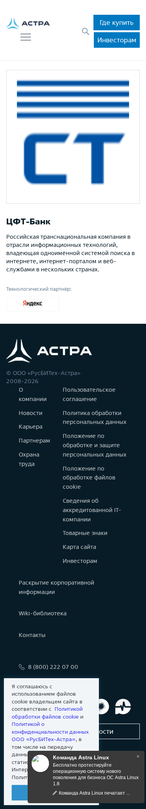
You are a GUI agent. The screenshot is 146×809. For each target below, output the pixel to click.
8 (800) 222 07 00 (53, 666)
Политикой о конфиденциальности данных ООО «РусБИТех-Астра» (50, 731)
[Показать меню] (25, 37)
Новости (30, 413)
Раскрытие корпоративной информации (56, 587)
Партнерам (34, 440)
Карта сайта (79, 546)
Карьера (30, 426)
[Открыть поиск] (85, 31)
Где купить (117, 22)
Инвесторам (116, 39)
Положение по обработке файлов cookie (89, 477)
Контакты (32, 635)
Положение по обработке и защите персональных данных (95, 445)
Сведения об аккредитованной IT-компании (92, 510)
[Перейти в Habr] (101, 706)
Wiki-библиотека (43, 613)
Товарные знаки (85, 532)
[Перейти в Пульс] (123, 706)
